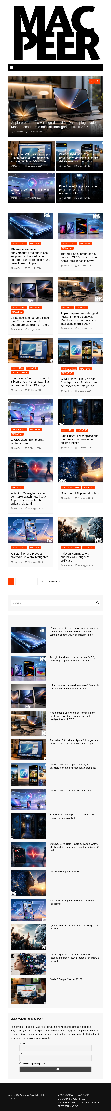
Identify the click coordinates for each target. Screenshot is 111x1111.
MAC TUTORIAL (66, 1095)
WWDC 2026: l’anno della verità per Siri (70, 790)
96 (42, 581)
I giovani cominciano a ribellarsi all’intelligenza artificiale (75, 557)
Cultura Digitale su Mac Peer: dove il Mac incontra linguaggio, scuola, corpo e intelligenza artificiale (74, 957)
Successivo (54, 581)
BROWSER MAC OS (68, 1106)
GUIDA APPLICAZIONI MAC (71, 1099)
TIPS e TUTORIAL (20, 372)
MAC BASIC (83, 1095)
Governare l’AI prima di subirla (80, 493)
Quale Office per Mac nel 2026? (66, 979)
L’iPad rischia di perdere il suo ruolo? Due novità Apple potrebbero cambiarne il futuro (30, 321)
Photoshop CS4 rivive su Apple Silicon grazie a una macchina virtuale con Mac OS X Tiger (30, 158)
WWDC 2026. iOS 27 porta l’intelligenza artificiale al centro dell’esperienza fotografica (79, 158)
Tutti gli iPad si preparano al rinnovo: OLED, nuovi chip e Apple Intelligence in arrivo (79, 257)
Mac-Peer (17, 132)
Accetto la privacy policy (33, 1063)
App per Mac (17, 368)
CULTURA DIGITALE (71, 487)
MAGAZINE (35, 244)
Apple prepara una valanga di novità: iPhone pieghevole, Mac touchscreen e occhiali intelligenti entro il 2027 (53, 125)
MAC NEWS (85, 244)
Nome (22, 1043)
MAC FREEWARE (66, 1102)
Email (21, 1053)
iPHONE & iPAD (19, 244)
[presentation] (92, 81)
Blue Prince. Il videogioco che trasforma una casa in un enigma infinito (78, 190)
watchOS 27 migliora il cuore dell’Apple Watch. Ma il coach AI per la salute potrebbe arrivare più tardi (74, 847)
